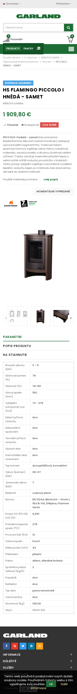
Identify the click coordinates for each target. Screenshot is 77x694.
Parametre (12, 337)
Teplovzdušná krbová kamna (21, 61)
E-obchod (31, 57)
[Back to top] (73, 687)
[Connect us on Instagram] (39, 646)
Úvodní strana (12, 57)
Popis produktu (17, 346)
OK (51, 684)
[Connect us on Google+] (14, 646)
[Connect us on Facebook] (6, 646)
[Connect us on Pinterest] (31, 646)
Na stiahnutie (15, 355)
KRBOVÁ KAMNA (50, 57)
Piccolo (47, 61)
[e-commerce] (38, 16)
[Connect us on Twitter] (23, 646)
